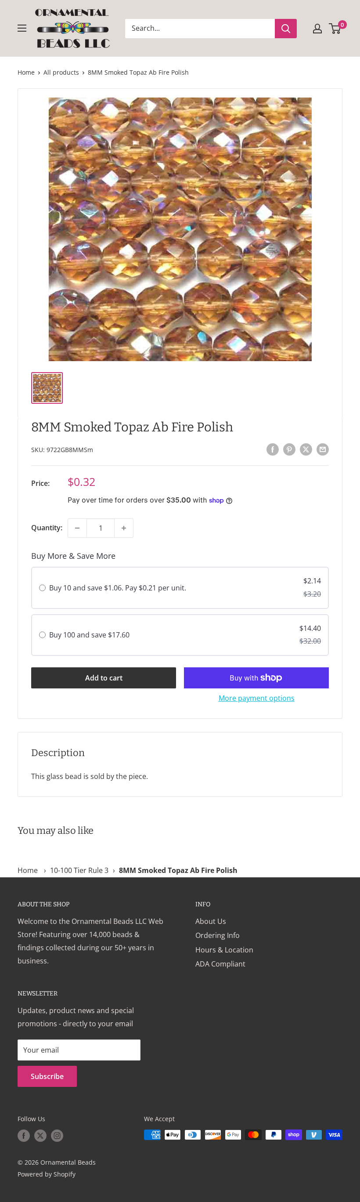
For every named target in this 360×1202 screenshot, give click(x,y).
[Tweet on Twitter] (306, 449)
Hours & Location (224, 950)
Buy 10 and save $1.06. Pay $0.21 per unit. (117, 588)
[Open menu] (22, 28)
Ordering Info (217, 935)
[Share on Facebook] (272, 449)
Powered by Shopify (47, 1174)
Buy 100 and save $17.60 (89, 635)
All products (61, 72)
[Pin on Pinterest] (289, 449)
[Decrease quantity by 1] (77, 528)
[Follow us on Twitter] (40, 1136)
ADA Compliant (220, 964)
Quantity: (46, 527)
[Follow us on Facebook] (24, 1136)
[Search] (286, 28)
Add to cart (103, 678)
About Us (210, 921)
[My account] (317, 28)
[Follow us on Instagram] (57, 1136)
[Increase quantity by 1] (124, 528)
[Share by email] (323, 449)
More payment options (257, 698)
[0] (335, 28)
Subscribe (47, 1076)
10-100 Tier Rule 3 (79, 870)
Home (26, 72)
